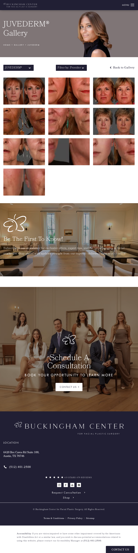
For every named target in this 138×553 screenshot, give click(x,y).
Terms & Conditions (54, 518)
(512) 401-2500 (92, 541)
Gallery (19, 45)
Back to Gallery (123, 67)
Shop (66, 497)
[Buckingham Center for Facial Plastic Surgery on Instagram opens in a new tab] (59, 485)
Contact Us (68, 387)
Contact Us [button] (120, 550)
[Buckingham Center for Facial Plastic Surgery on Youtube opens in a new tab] (72, 485)
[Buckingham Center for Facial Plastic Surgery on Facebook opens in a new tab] (66, 485)
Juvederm (34, 45)
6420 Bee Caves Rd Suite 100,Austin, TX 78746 (21, 454)
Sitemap (90, 518)
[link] (17, 467)
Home (7, 45)
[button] (132, 5)
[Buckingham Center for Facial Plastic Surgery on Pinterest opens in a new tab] (79, 485)
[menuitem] (59, 485)
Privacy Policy (75, 518)
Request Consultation (66, 492)
